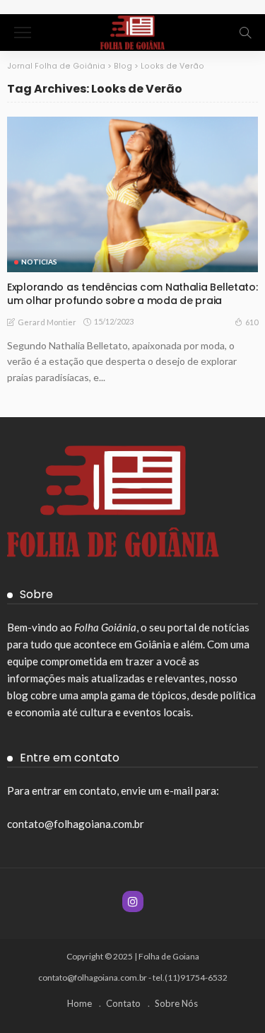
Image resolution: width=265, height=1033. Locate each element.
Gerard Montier (47, 322)
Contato (123, 1003)
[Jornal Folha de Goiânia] (132, 30)
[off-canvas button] (22, 32)
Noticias (39, 261)
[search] (245, 32)
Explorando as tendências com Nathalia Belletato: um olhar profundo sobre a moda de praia (132, 294)
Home (79, 1003)
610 (251, 322)
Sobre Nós (176, 1003)
